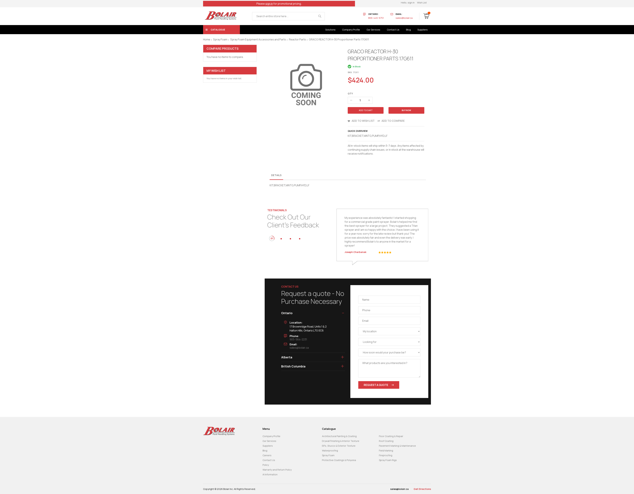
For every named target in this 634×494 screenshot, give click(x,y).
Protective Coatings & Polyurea (339, 460)
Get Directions (422, 489)
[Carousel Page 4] (299, 238)
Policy (266, 464)
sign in (269, 3)
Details (276, 175)
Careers (267, 455)
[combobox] (288, 16)
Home (206, 39)
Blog (265, 450)
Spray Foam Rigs (388, 460)
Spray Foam (220, 39)
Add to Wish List (363, 121)
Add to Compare (393, 121)
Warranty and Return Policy (277, 469)
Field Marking (386, 450)
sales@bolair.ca (404, 17)
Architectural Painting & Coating (339, 436)
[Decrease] (351, 100)
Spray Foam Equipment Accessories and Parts (258, 39)
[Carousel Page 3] (290, 238)
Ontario (287, 313)
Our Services (269, 441)
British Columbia (293, 366)
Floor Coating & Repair (391, 436)
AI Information (270, 474)
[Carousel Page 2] (281, 238)
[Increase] (369, 100)
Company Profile (271, 436)
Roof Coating (386, 441)
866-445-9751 (376, 17)
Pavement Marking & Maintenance (397, 445)
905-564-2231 (298, 339)
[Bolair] (220, 15)
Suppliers (268, 445)
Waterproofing (330, 450)
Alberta (286, 357)
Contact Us (269, 460)
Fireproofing (385, 455)
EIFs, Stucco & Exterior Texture (338, 445)
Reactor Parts (297, 39)
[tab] (276, 176)
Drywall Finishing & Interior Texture (340, 441)
